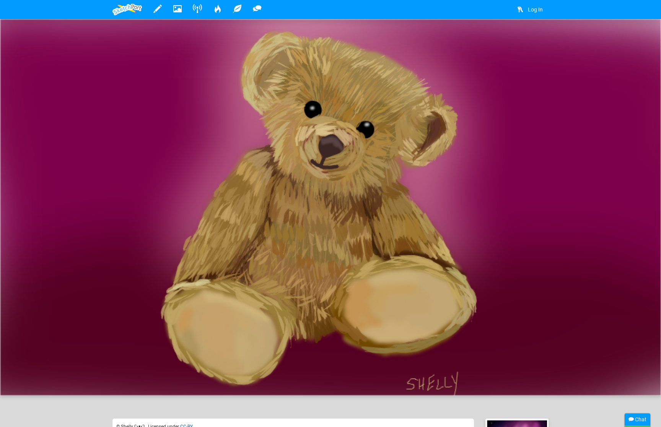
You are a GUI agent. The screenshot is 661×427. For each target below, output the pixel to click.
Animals (257, 366)
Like (127, 382)
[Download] (539, 37)
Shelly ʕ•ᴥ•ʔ (151, 366)
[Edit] (518, 37)
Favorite (174, 382)
